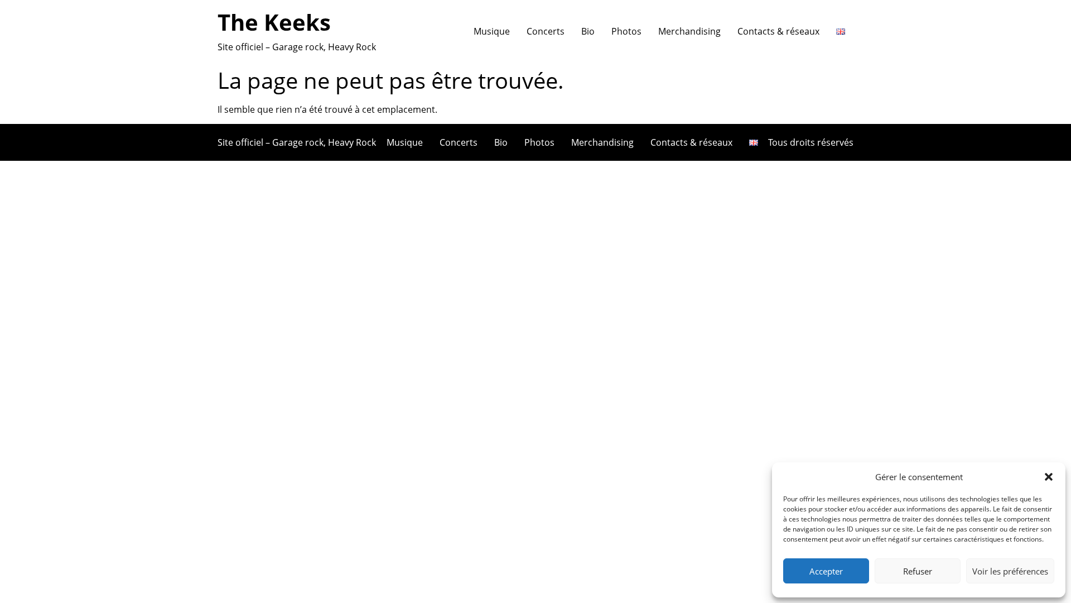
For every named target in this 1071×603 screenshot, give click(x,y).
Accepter (826, 571)
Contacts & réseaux (778, 31)
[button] (1048, 476)
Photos (626, 31)
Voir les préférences (1010, 571)
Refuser (917, 571)
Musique (492, 31)
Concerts (546, 31)
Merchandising (689, 31)
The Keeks (274, 22)
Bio (588, 31)
